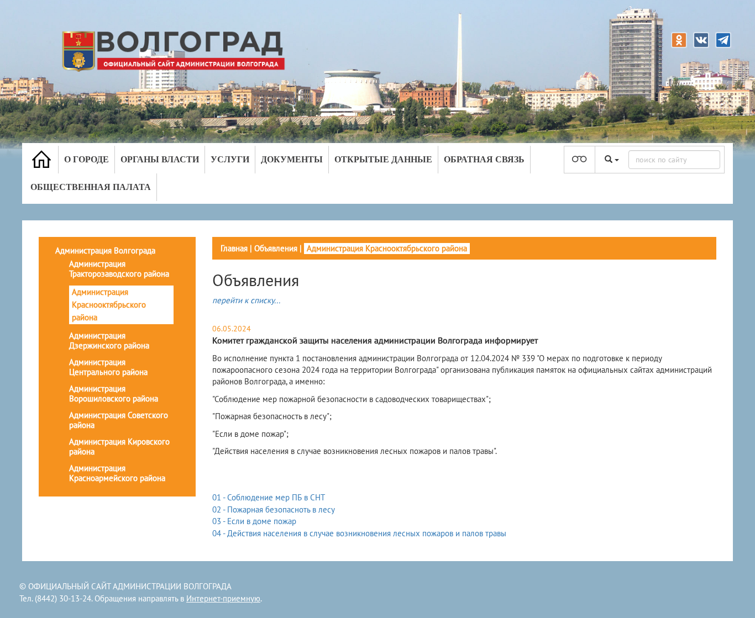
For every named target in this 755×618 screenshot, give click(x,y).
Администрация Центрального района (108, 367)
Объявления (275, 248)
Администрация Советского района (118, 420)
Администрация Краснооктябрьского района (109, 305)
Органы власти (159, 159)
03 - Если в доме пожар (254, 521)
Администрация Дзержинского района (109, 340)
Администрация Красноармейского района (117, 473)
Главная (234, 248)
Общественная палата (90, 187)
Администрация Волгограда (105, 250)
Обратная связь (484, 159)
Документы (292, 159)
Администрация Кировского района (119, 446)
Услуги (230, 159)
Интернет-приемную (223, 598)
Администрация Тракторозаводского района (119, 268)
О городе (86, 159)
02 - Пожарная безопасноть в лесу (273, 509)
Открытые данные (383, 159)
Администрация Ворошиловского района (113, 393)
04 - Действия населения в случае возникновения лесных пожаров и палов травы (359, 533)
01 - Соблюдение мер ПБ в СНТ (268, 497)
